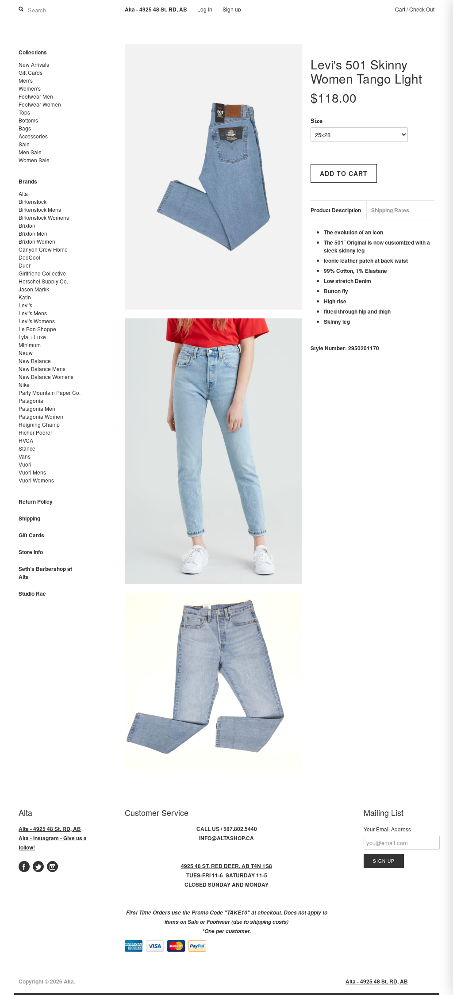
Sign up (232, 9)
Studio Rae (32, 593)
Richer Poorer (35, 432)
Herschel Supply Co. (43, 281)
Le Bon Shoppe (37, 329)
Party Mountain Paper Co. (50, 392)
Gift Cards (30, 72)
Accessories (33, 136)
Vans (25, 456)
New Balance (35, 360)
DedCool (29, 257)
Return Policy (36, 501)
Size (316, 120)
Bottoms (28, 120)
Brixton (27, 225)
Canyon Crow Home (43, 249)
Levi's (25, 305)
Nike (24, 384)
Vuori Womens (36, 480)
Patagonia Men (37, 408)
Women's (30, 88)
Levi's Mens (33, 313)
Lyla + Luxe (32, 337)
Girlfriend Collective (42, 273)
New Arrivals (34, 64)
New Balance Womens (46, 376)
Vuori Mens (32, 472)
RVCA (26, 440)
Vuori (25, 464)
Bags (25, 128)
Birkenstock (32, 201)
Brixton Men (33, 233)
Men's (26, 80)
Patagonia (31, 400)
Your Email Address (387, 829)
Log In (204, 9)
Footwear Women (40, 104)
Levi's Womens (37, 321)
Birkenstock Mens (40, 209)
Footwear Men (36, 96)
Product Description (336, 210)
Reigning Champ (39, 424)
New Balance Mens (42, 368)
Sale (24, 144)
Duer (25, 265)
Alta (23, 193)
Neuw (26, 352)
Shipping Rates (390, 210)
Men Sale (30, 152)
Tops (24, 112)
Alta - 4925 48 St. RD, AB (50, 829)
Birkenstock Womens (44, 217)
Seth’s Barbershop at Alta (45, 573)
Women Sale (34, 160)
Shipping (29, 518)
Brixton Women (37, 241)
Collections (33, 52)
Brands (28, 181)
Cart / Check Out (414, 9)
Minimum (30, 344)
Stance (27, 448)
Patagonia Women (41, 416)
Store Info (31, 552)
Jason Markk (34, 289)
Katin (25, 297)
